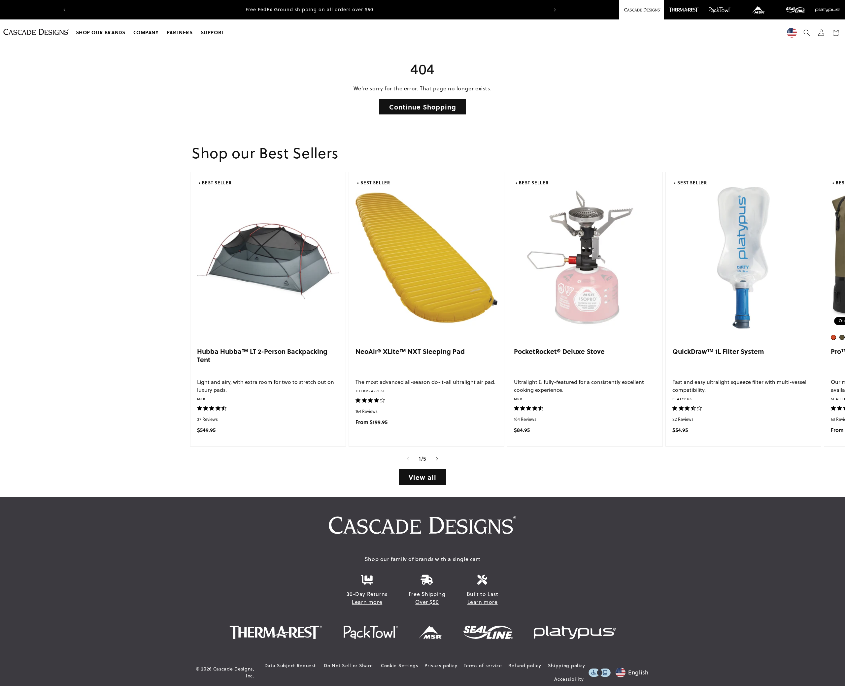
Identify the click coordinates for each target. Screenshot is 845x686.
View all (422, 477)
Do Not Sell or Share (348, 665)
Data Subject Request (290, 665)
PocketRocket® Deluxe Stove (559, 351)
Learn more (367, 602)
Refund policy (524, 665)
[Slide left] (408, 459)
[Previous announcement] (64, 10)
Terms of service (483, 665)
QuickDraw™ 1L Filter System (718, 351)
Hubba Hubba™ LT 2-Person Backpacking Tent (262, 355)
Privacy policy (440, 665)
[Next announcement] (555, 10)
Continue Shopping (422, 106)
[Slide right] (437, 459)
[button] (100, 32)
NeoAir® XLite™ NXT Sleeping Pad (410, 351)
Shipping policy (567, 665)
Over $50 (427, 602)
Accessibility (569, 679)
